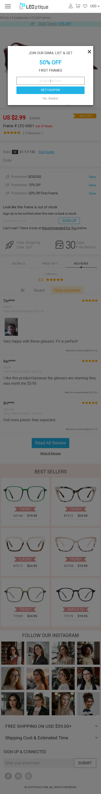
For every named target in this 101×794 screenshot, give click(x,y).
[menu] (8, 6)
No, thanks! (50, 98)
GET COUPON (50, 90)
